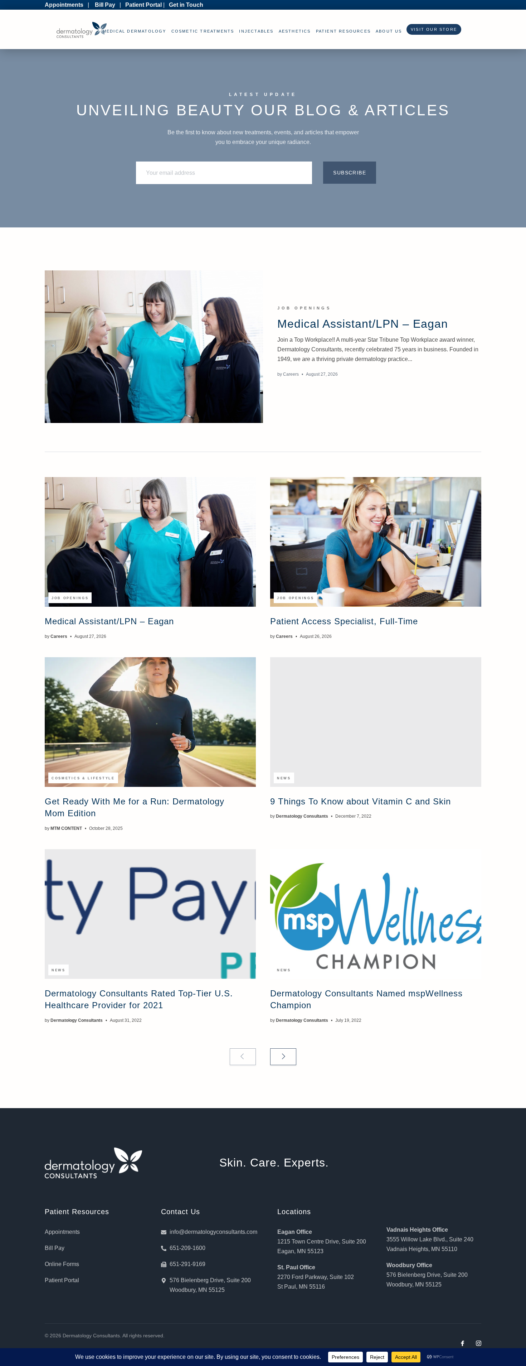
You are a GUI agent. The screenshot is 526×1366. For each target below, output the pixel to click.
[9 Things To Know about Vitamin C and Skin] (375, 722)
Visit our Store (432, 29)
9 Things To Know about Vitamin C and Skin (360, 801)
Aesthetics (295, 31)
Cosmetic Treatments (202, 31)
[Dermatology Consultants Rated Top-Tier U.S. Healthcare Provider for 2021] (150, 914)
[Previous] (243, 1056)
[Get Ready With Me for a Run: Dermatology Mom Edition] (150, 722)
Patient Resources (343, 31)
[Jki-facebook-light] (462, 1343)
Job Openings (304, 308)
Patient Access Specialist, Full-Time (344, 621)
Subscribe (349, 172)
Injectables (256, 31)
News (284, 778)
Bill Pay (105, 5)
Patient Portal (143, 5)
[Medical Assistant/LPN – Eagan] (154, 346)
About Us (389, 31)
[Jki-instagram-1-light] (478, 1343)
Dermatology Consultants (302, 816)
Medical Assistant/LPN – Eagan (362, 323)
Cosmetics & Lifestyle (83, 778)
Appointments (64, 5)
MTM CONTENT (66, 828)
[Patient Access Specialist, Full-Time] (375, 542)
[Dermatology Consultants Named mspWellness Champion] (375, 914)
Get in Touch (186, 5)
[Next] (283, 1056)
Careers (291, 374)
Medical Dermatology (134, 31)
